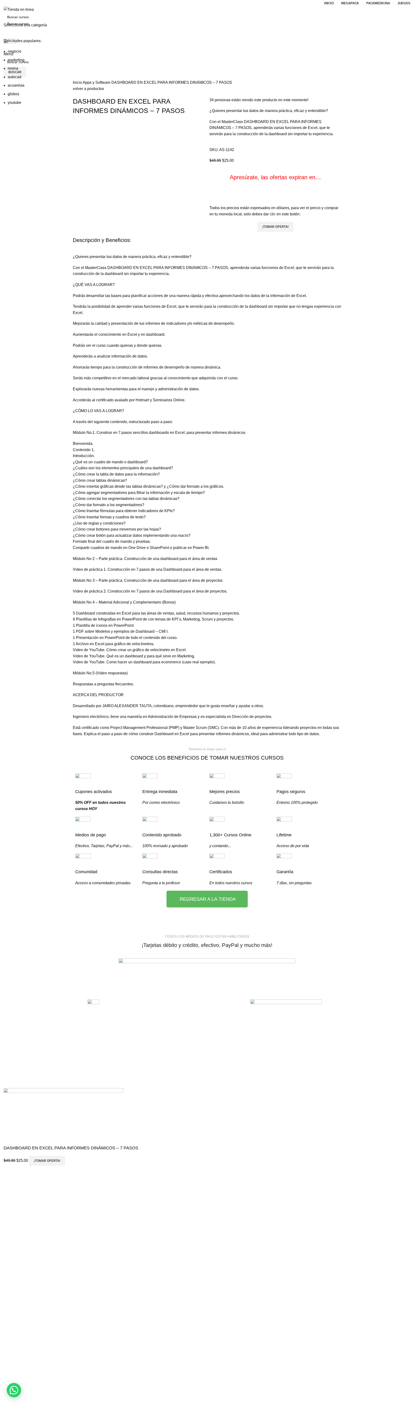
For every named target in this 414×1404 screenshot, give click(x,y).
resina (13, 68)
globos (13, 94)
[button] (14, 1390)
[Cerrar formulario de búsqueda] (6, 6)
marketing (16, 60)
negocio (14, 51)
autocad (14, 77)
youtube (14, 103)
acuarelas (16, 85)
